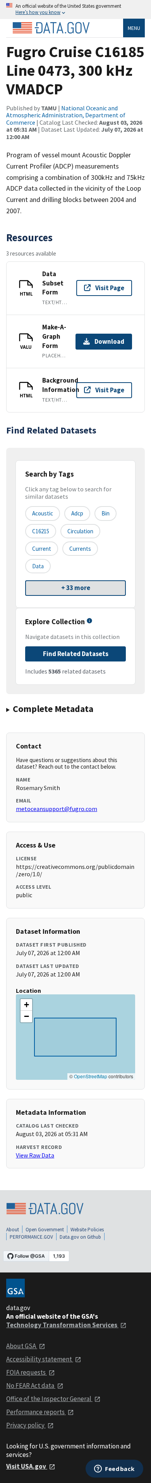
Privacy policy (26, 1425)
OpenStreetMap (90, 1076)
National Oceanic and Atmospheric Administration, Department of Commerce (65, 115)
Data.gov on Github (80, 1237)
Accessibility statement (39, 1359)
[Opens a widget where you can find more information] (114, 1469)
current (41, 548)
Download (109, 341)
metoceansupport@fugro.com (56, 809)
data (38, 566)
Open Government (45, 1229)
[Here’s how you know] (75, 9)
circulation (80, 531)
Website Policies (87, 1229)
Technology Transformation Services (62, 1325)
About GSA (21, 1346)
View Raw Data (35, 1155)
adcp (77, 513)
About (12, 1229)
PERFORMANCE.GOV (31, 1237)
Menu (134, 27)
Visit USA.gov (26, 1466)
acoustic (42, 513)
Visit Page (109, 288)
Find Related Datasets (75, 653)
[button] (26, 1005)
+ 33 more (75, 587)
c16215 (40, 531)
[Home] (51, 28)
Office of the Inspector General (49, 1398)
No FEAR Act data (30, 1385)
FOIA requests (26, 1372)
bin (105, 513)
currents (80, 548)
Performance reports (36, 1412)
